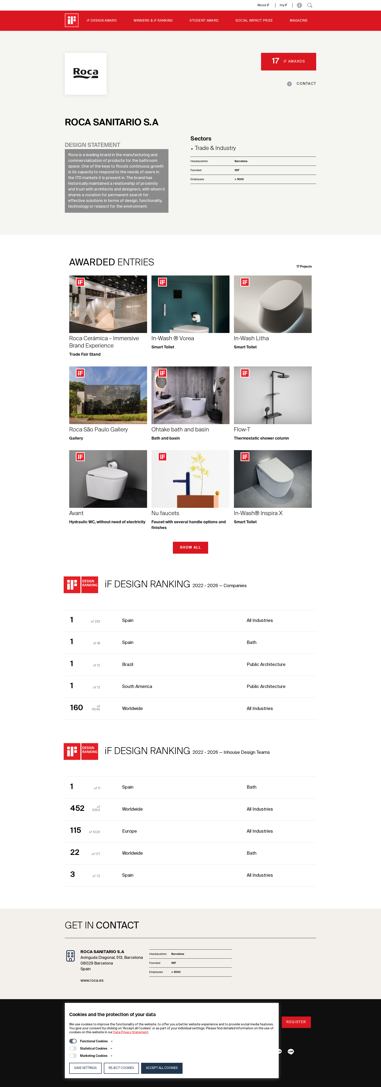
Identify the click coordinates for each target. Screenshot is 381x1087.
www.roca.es (92, 981)
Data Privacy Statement (130, 1032)
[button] (299, 5)
